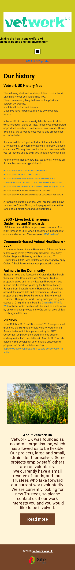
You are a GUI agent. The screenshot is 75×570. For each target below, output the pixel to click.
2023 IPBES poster (37, 61)
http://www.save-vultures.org (19, 348)
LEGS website (50, 234)
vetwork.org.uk (42, 551)
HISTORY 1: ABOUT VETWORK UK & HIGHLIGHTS (25, 171)
